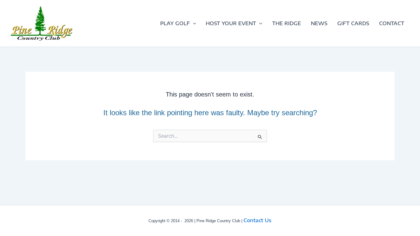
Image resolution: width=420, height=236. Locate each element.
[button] (193, 23)
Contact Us (257, 220)
